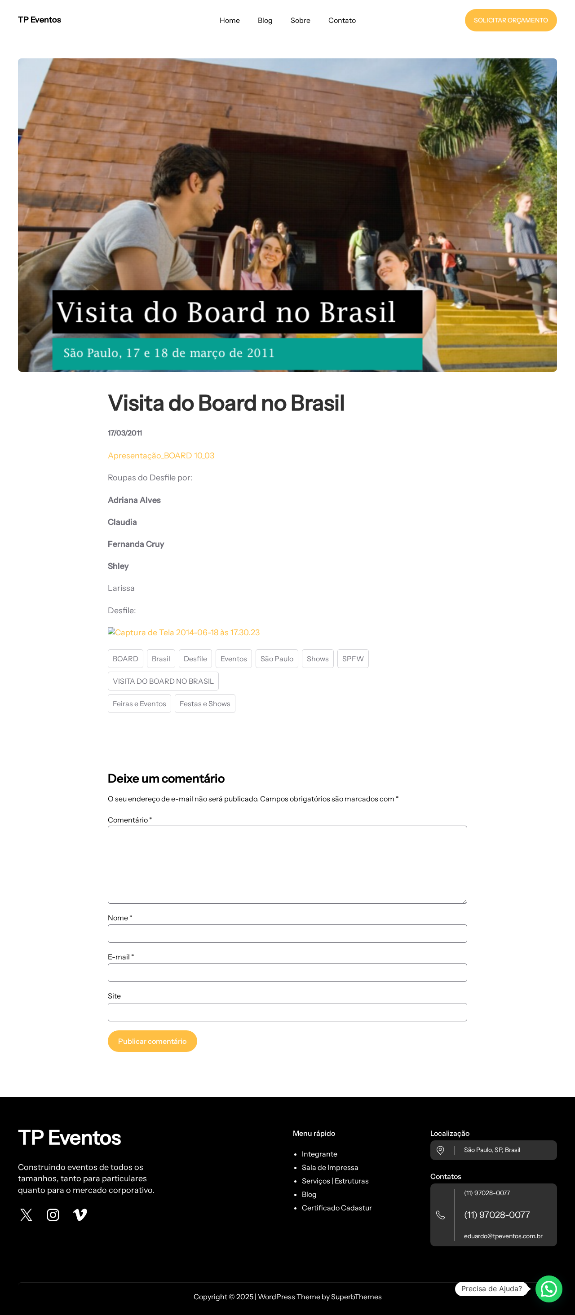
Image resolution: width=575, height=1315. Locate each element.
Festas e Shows (205, 703)
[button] (548, 1288)
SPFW (353, 658)
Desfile (195, 658)
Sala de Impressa (330, 1167)
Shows (318, 658)
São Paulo (277, 658)
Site (114, 995)
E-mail (121, 956)
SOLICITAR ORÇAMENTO (511, 20)
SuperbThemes (356, 1296)
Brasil (161, 658)
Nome (120, 917)
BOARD (125, 658)
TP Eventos (39, 20)
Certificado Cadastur (337, 1207)
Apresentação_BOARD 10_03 (161, 456)
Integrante (319, 1153)
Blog (309, 1194)
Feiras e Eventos (139, 703)
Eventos (234, 658)
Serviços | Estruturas (335, 1180)
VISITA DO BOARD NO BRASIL (163, 681)
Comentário (130, 819)
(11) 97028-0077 (487, 1193)
